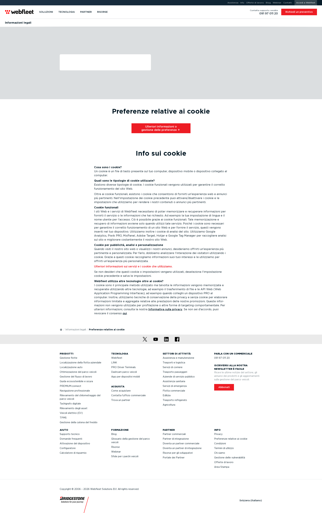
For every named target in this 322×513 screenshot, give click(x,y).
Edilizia (167, 395)
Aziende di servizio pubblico (179, 376)
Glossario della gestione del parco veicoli (130, 440)
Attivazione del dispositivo (75, 443)
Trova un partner (120, 400)
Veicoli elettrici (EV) (71, 413)
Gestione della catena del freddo (78, 422)
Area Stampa (221, 467)
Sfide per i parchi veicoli (124, 456)
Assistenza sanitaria (174, 381)
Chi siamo (219, 453)
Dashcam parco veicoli (124, 372)
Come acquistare (121, 390)
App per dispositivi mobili (125, 376)
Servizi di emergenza (175, 386)
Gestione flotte (68, 358)
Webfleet (116, 358)
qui (125, 313)
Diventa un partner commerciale (181, 443)
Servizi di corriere (172, 367)
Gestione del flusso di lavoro (76, 376)
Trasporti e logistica (174, 362)
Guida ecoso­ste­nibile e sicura (76, 381)
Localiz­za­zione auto (71, 367)
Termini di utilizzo (224, 448)
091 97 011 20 (222, 358)
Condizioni (220, 443)
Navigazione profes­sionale (75, 390)
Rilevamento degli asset (73, 408)
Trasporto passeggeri (175, 372)
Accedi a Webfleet (305, 2)
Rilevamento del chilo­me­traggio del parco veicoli (80, 397)
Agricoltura (169, 404)
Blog (114, 434)
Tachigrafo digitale (70, 403)
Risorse (115, 447)
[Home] (61, 329)
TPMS (63, 417)
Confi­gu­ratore (68, 448)
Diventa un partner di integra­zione (182, 448)
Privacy (218, 434)
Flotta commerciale (174, 390)
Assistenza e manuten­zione (178, 358)
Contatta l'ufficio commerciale (128, 395)
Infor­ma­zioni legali (75, 329)
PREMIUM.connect (70, 386)
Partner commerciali (174, 434)
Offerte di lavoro (223, 462)
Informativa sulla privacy (165, 309)
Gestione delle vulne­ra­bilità (229, 457)
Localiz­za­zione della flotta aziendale (80, 362)
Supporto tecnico (70, 434)
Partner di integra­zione (176, 438)
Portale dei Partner (173, 457)
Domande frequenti (71, 438)
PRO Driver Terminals (123, 367)
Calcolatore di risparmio (73, 453)
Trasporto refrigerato (175, 400)
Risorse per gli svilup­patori (178, 453)
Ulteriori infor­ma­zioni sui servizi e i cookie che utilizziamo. (133, 266)
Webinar (116, 451)
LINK (114, 362)
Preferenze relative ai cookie (230, 438)
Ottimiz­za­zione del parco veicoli (78, 372)
